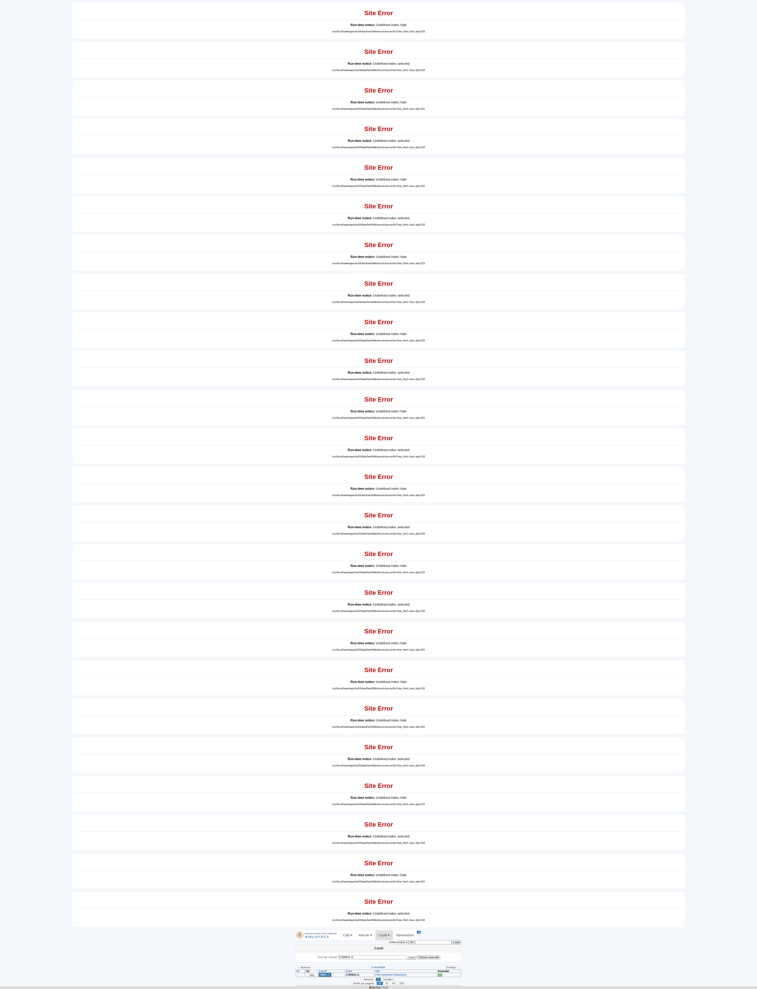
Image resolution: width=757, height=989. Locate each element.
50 (393, 983)
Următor (388, 979)
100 (401, 983)
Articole (364, 935)
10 (379, 983)
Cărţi (346, 935)
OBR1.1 (325, 974)
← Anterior (303, 967)
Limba (392, 942)
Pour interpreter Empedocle (390, 974)
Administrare (405, 935)
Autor (349, 971)
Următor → (453, 967)
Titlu (377, 971)
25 (386, 983)
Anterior (369, 979)
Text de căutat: (327, 957)
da (440, 975)
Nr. (298, 971)
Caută (383, 935)
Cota (322, 971)
